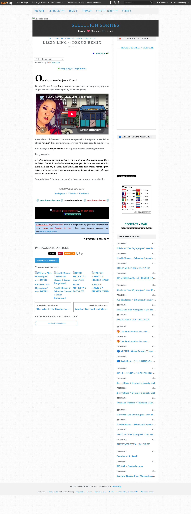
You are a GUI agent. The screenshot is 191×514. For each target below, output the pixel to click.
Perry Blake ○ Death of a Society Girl (136, 383)
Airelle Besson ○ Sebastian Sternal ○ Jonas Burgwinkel (144, 258)
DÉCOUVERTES (56, 11)
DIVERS (73, 11)
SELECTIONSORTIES (107, 11)
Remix (78, 38)
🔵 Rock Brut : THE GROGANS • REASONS (140, 361)
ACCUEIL (39, 11)
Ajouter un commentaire (56, 323)
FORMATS (86, 11)
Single (87, 38)
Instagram (60, 193)
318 (94, 38)
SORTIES (126, 11)
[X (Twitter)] (115, 2)
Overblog (116, 486)
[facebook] (110, 2)
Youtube (72, 193)
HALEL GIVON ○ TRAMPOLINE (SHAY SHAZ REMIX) (146, 373)
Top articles (80, 492)
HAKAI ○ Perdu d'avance (130, 466)
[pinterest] (119, 2)
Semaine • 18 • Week (127, 456)
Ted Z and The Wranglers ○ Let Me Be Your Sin (141, 309)
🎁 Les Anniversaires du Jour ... (133, 331)
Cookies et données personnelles (127, 492)
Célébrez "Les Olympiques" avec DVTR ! (138, 248)
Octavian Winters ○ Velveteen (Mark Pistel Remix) (142, 402)
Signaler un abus (101, 492)
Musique (69, 38)
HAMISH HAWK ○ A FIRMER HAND (137, 278)
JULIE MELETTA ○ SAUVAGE (133, 268)
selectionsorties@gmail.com (48, 231)
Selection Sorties (53, 492)
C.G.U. (111, 492)
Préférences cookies (147, 492)
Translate (56, 62)
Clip (51, 38)
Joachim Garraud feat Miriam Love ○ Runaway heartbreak (147, 476)
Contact (89, 492)
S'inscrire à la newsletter (47, 260)
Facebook (84, 193)
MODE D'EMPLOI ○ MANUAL (137, 47)
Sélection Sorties (95, 25)
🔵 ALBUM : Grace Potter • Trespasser (137, 351)
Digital (59, 38)
